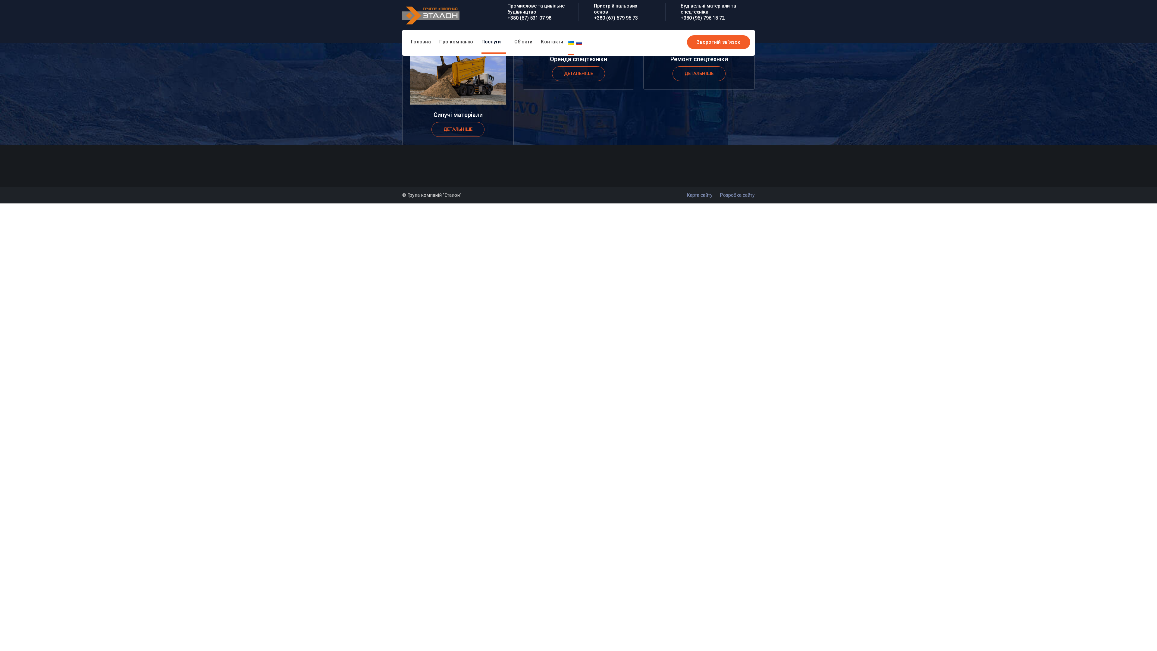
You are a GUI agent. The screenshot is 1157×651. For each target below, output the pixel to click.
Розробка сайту (737, 195)
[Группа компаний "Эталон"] (430, 15)
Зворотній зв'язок (718, 42)
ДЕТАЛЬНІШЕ (458, 129)
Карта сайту (700, 195)
